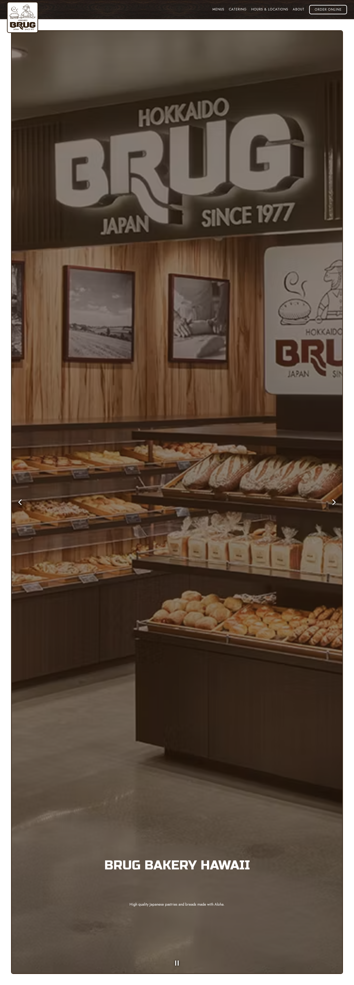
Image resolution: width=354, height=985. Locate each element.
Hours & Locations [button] (269, 9)
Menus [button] (218, 9)
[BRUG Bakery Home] (22, 17)
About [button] (298, 9)
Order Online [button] (328, 9)
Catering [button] (238, 9)
